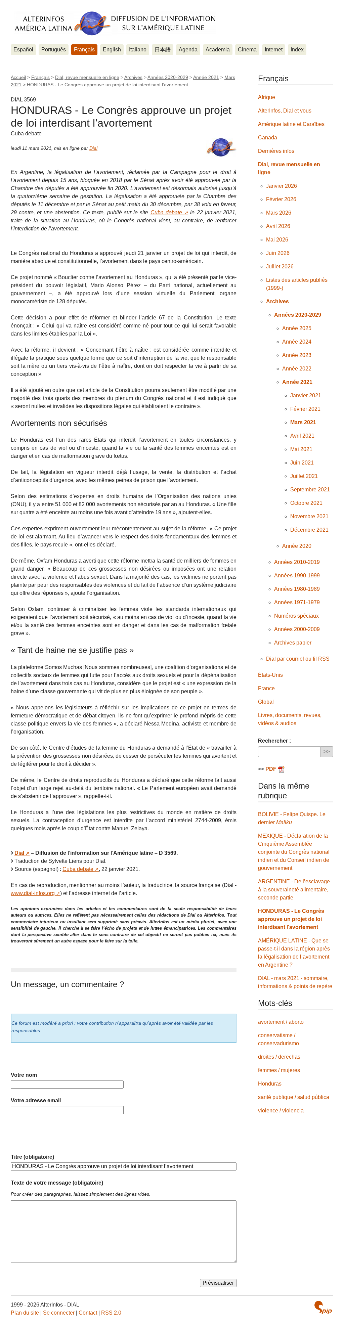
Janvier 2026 (281, 186)
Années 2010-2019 (297, 562)
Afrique (266, 97)
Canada (267, 137)
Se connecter (59, 1313)
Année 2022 (296, 368)
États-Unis (270, 675)
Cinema (247, 49)
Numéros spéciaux (296, 616)
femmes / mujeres (279, 1070)
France (266, 688)
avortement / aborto (281, 1022)
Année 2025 (296, 328)
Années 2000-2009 (297, 629)
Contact (88, 1313)
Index (297, 49)
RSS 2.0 (111, 1313)
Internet (274, 49)
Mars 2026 (278, 213)
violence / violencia (281, 1110)
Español (23, 49)
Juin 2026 (278, 253)
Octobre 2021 (306, 503)
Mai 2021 (301, 449)
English (112, 49)
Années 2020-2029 (167, 77)
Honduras (270, 1084)
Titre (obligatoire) (32, 1157)
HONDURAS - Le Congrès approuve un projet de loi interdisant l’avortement (291, 919)
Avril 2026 (278, 226)
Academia (218, 49)
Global (266, 702)
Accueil (18, 77)
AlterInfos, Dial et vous (284, 111)
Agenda (188, 49)
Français (84, 49)
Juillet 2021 (304, 476)
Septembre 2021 (310, 489)
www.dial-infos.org (33, 893)
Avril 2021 (302, 436)
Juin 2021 (302, 463)
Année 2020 (296, 546)
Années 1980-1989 (297, 589)
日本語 (163, 49)
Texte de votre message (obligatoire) (57, 1183)
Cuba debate (166, 212)
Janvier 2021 (305, 395)
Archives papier (292, 643)
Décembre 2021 (309, 530)
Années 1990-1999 (297, 575)
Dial (93, 148)
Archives (133, 77)
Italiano (137, 49)
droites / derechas (279, 1057)
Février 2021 (305, 409)
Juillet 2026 (280, 266)
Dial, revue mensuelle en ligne (87, 77)
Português (53, 49)
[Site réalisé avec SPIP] (323, 1307)
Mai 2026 (277, 239)
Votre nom (24, 1075)
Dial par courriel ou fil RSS (298, 659)
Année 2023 (296, 355)
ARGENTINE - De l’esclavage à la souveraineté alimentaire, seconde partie (294, 889)
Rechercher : (274, 741)
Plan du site (25, 1313)
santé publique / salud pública (293, 1097)
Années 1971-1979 (297, 602)
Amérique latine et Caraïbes (291, 124)
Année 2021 (206, 77)
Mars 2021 (303, 422)
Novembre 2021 (309, 516)
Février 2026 (281, 199)
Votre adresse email (36, 1100)
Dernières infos (276, 151)
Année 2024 (296, 342)
